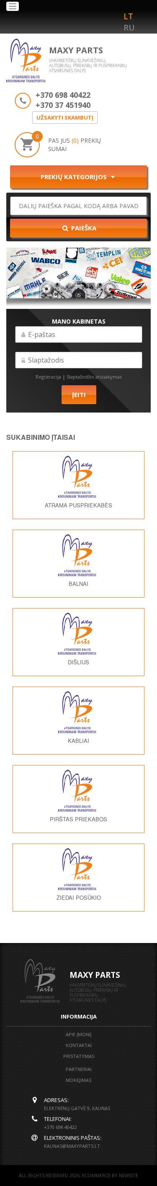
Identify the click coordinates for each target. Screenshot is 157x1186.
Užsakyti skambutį (64, 117)
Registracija (48, 377)
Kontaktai (79, 1045)
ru (129, 27)
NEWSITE (128, 1175)
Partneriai (79, 1069)
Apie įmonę (79, 1034)
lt (128, 16)
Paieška (82, 228)
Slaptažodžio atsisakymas (94, 377)
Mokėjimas (78, 1080)
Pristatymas (78, 1056)
